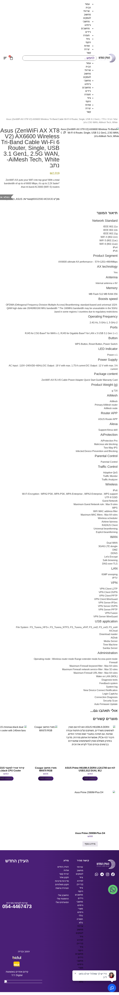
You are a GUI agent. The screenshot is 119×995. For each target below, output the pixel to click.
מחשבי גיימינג (87, 23)
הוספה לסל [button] (90, 778)
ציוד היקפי (88, 41)
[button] (64, 132)
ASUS (19, 199)
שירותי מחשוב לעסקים (87, 14)
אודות (87, 46)
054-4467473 (17, 906)
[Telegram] (102, 874)
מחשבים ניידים (86, 30)
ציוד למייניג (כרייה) (80, 881)
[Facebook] (113, 874)
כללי (104, 119)
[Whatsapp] (96, 874)
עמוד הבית (88, 6)
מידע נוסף (90, 844)
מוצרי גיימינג (80, 910)
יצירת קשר (87, 51)
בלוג (81, 922)
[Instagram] (107, 874)
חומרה (86, 35)
